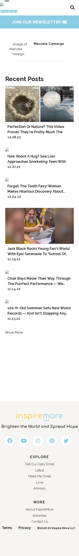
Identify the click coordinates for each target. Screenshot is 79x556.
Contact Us (39, 522)
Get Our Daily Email (39, 464)
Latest (39, 470)
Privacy (24, 528)
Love (39, 482)
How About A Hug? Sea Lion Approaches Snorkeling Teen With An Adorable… (36, 161)
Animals (39, 488)
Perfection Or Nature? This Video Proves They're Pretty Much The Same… (35, 132)
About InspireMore (39, 509)
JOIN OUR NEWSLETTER (39, 21)
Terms (7, 528)
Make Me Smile (39, 476)
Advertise (39, 516)
